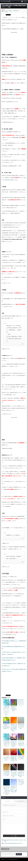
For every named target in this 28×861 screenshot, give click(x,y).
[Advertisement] (14, 43)
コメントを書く (5, 11)
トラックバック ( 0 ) (20, 801)
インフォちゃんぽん (8, 859)
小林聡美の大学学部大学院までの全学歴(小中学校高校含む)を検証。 (13, 743)
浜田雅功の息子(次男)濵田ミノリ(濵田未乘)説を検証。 (13, 708)
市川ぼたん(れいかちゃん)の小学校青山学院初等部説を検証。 (21, 743)
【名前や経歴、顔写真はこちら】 (10, 179)
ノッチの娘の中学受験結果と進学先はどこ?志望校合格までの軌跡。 (21, 774)
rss (22, 1)
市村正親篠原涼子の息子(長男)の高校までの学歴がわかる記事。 (6, 743)
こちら (12, 122)
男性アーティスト (6, 10)
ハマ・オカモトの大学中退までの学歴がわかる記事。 (6, 758)
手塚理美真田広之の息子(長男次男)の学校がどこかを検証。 (6, 773)
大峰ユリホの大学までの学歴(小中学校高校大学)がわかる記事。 (13, 774)
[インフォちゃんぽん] (6, 1)
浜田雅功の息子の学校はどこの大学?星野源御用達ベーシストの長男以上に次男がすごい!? (21, 782)
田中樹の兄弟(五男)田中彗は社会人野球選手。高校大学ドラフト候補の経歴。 (15, 840)
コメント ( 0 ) (7, 801)
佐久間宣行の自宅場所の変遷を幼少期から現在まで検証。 (13, 843)
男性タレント (11, 10)
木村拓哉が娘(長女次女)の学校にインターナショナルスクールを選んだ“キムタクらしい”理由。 (6, 710)
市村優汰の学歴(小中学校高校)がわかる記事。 (21, 757)
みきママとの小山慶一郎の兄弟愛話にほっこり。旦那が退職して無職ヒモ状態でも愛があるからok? (6, 790)
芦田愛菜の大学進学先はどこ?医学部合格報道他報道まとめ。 (6, 726)
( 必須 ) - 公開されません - (8, 815)
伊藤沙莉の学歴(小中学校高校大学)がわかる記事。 (21, 726)
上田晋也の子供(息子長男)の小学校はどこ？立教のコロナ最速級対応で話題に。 (13, 790)
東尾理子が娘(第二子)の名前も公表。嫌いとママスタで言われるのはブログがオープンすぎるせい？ (21, 702)
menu (25, 1)
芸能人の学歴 (16, 10)
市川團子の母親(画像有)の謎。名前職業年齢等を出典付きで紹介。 (13, 759)
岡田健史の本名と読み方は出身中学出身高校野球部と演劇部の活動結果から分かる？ (13, 728)
